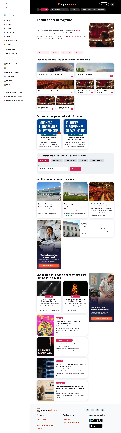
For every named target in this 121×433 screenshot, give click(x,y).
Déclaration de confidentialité (46, 425)
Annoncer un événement (71, 422)
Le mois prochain (96, 160)
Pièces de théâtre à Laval (85, 74)
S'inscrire (104, 4)
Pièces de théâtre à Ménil (44, 108)
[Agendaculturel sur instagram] (97, 410)
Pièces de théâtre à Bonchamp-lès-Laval (51, 74)
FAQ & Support (41, 419)
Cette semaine (70, 160)
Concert (8, 20)
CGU (38, 422)
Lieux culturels (10, 49)
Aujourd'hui (43, 160)
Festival (8, 28)
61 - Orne (9, 80)
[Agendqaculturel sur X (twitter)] (87, 410)
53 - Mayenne (11, 15)
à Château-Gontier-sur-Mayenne (71, 365)
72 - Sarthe (10, 85)
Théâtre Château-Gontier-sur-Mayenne (93, 9)
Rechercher (75, 169)
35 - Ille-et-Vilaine (12, 68)
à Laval (65, 344)
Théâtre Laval (75, 9)
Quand (40, 165)
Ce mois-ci (83, 160)
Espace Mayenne (70, 204)
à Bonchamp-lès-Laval (48, 300)
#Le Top (55, 53)
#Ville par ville (43, 53)
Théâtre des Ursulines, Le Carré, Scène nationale (99, 205)
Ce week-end (56, 160)
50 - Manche (10, 76)
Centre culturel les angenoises (48, 204)
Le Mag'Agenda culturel (13, 93)
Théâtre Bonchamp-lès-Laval (59, 9)
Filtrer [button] (7, 8)
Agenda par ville (10, 53)
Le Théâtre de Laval (88, 224)
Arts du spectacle (12, 40)
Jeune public (10, 32)
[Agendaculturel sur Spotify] (102, 410)
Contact (39, 428)
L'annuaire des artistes (13, 97)
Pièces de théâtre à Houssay (103, 91)
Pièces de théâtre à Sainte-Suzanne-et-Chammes (64, 109)
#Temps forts (66, 53)
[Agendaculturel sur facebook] (92, 410)
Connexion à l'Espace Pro (13, 101)
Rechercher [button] (9, 4)
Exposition (9, 44)
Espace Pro (66, 419)
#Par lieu (78, 53)
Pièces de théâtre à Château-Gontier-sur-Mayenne (54, 91)
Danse (8, 36)
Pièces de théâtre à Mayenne (83, 91)
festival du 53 (73, 36)
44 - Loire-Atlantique (13, 72)
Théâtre (8, 24)
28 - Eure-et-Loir (11, 64)
